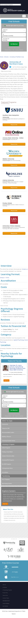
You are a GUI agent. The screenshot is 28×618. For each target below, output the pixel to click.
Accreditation (5, 472)
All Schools (5, 587)
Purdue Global (7, 203)
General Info (5, 424)
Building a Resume (6, 436)
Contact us (25, 269)
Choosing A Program (8, 444)
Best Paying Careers (7, 483)
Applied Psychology (19, 340)
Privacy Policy (5, 592)
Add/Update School (6, 600)
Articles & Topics (6, 598)
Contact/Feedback (6, 603)
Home (1, 57)
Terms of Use (5, 595)
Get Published (5, 606)
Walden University (8, 159)
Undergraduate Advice (7, 468)
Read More (6, 380)
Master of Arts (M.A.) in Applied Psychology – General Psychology (13, 182)
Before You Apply (7, 421)
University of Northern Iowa (17, 57)
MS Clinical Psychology (15, 160)
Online (7, 277)
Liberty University (8, 180)
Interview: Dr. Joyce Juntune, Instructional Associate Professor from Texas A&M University (17, 367)
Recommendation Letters (8, 432)
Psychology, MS (14, 139)
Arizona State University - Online (13, 138)
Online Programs (6, 447)
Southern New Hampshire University (11, 116)
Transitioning (6, 476)
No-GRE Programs (6, 464)
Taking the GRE (5, 428)
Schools (6, 57)
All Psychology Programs (7, 590)
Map (10, 67)
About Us (4, 584)
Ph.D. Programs (6, 479)
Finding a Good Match (7, 451)
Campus (2, 277)
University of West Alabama (11, 226)
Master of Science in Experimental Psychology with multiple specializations (14, 228)
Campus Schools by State (8, 456)
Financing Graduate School (8, 440)
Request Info (14, 124)
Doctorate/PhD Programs (8, 460)
